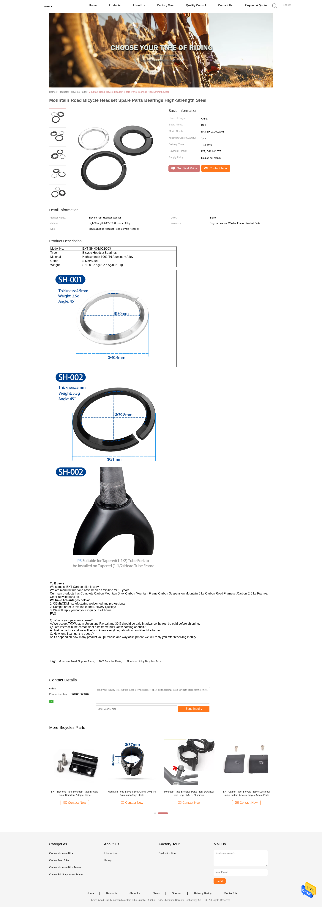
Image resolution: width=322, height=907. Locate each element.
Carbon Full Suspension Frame (66, 874)
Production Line (167, 853)
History (108, 860)
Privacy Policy (203, 893)
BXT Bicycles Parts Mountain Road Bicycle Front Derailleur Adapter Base (74, 793)
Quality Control (196, 5)
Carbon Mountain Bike (61, 853)
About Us (139, 5)
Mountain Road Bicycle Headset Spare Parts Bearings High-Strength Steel (129, 91)
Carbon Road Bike (59, 860)
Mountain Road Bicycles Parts (76, 661)
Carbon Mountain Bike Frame (65, 867)
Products (115, 5)
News (156, 893)
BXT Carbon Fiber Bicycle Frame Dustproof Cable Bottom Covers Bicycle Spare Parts (246, 793)
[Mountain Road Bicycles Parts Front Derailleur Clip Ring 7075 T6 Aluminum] (189, 762)
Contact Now (218, 168)
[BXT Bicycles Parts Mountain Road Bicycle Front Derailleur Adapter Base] (74, 762)
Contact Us (225, 5)
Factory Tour (165, 5)
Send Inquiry (193, 708)
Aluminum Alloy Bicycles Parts (144, 661)
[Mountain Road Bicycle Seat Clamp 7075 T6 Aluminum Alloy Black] (131, 762)
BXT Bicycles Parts (110, 661)
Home (93, 5)
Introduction (110, 853)
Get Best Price (186, 168)
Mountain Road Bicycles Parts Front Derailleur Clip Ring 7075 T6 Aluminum (189, 793)
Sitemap (177, 893)
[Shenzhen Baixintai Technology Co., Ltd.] (49, 6)
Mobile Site (230, 893)
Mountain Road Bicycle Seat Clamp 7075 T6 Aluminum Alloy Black (132, 793)
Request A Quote (256, 5)
